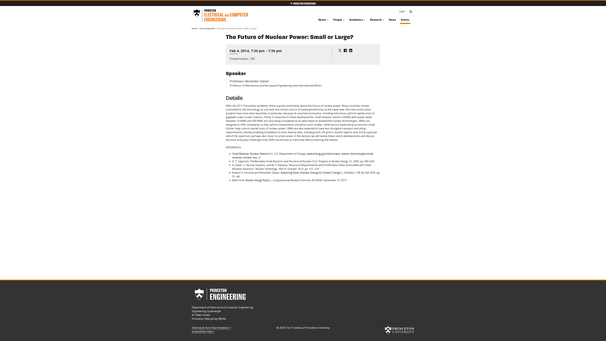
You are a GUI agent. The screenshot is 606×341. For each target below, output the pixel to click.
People (337, 19)
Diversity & (210, 327)
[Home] (221, 15)
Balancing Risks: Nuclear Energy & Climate (310, 172)
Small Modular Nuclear (251, 153)
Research (376, 19)
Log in (402, 11)
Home (194, 28)
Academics (356, 19)
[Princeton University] (399, 330)
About (322, 19)
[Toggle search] (411, 11)
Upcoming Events (207, 28)
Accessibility (202, 331)
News (392, 19)
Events (405, 19)
